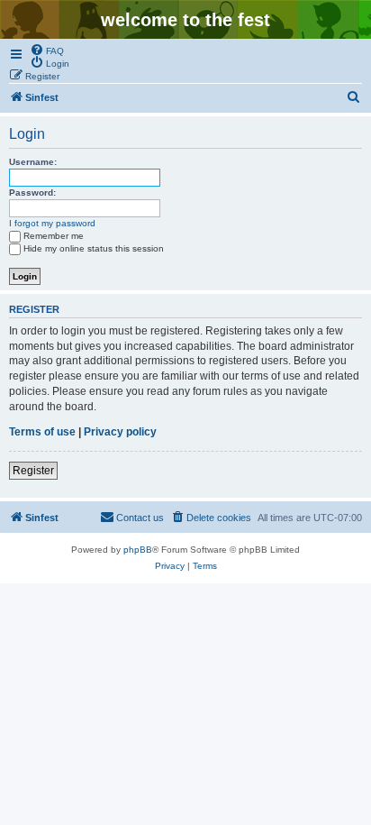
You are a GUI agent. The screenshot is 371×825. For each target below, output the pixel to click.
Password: (32, 192)
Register (33, 470)
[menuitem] (47, 49)
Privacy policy (120, 432)
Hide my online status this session (93, 248)
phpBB (137, 550)
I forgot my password (52, 223)
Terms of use (42, 432)
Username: (33, 162)
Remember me (53, 236)
